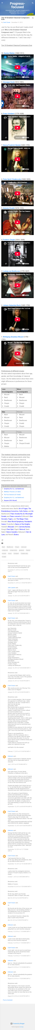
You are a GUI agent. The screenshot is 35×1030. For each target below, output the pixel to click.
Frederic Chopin (9, 240)
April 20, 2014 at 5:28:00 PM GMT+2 (18, 920)
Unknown (10, 756)
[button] (33, 18)
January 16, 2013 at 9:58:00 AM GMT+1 (19, 613)
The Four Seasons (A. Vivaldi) (12, 494)
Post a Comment (7, 1000)
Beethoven (10, 547)
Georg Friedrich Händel (11, 145)
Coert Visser (11, 576)
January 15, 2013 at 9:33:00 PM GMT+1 (19, 596)
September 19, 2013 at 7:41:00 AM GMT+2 (20, 864)
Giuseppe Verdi (8, 82)
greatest (21, 550)
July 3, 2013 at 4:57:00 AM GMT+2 (17, 764)
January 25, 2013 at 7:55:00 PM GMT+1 (19, 681)
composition (13, 550)
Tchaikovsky (24, 553)
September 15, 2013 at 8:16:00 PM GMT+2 (20, 825)
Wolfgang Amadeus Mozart (13, 337)
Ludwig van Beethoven (11, 271)
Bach (3, 547)
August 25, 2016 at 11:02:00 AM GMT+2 (19, 978)
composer (5, 550)
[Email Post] (2, 544)
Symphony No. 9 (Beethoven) (14, 497)
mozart (4, 553)
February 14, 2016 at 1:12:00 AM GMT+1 (19, 931)
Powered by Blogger (18, 1023)
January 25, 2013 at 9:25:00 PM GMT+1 (19, 692)
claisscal (23, 547)
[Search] (33, 3)
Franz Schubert (8, 114)
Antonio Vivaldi (8, 208)
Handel (28, 550)
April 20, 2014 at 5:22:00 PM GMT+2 (18, 898)
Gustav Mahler (9, 53)
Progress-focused (17, 5)
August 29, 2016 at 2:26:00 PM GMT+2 (19, 996)
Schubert (16, 553)
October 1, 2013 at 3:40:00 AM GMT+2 (18, 877)
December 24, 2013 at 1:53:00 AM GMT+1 (20, 886)
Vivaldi (4, 557)
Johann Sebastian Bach (12, 305)
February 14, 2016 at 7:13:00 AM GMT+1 (19, 956)
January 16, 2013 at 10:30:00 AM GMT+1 (19, 668)
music (10, 553)
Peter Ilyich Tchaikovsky (12, 179)
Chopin (17, 547)
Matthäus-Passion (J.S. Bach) (12, 491)
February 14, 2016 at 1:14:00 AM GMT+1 (19, 943)
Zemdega (21, 1026)
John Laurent (11, 587)
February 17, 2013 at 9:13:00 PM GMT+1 (19, 751)
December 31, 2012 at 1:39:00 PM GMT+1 (20, 583)
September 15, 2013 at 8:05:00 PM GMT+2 (20, 806)
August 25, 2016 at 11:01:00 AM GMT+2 (19, 967)
